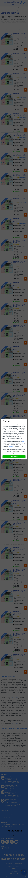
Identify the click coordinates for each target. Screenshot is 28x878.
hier (23, 441)
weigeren (11, 446)
